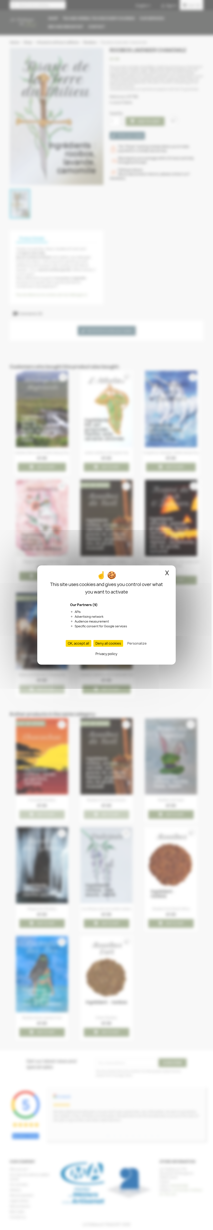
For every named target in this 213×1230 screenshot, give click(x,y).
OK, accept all (78, 643)
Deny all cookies (108, 643)
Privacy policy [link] (106, 653)
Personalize (137, 643)
